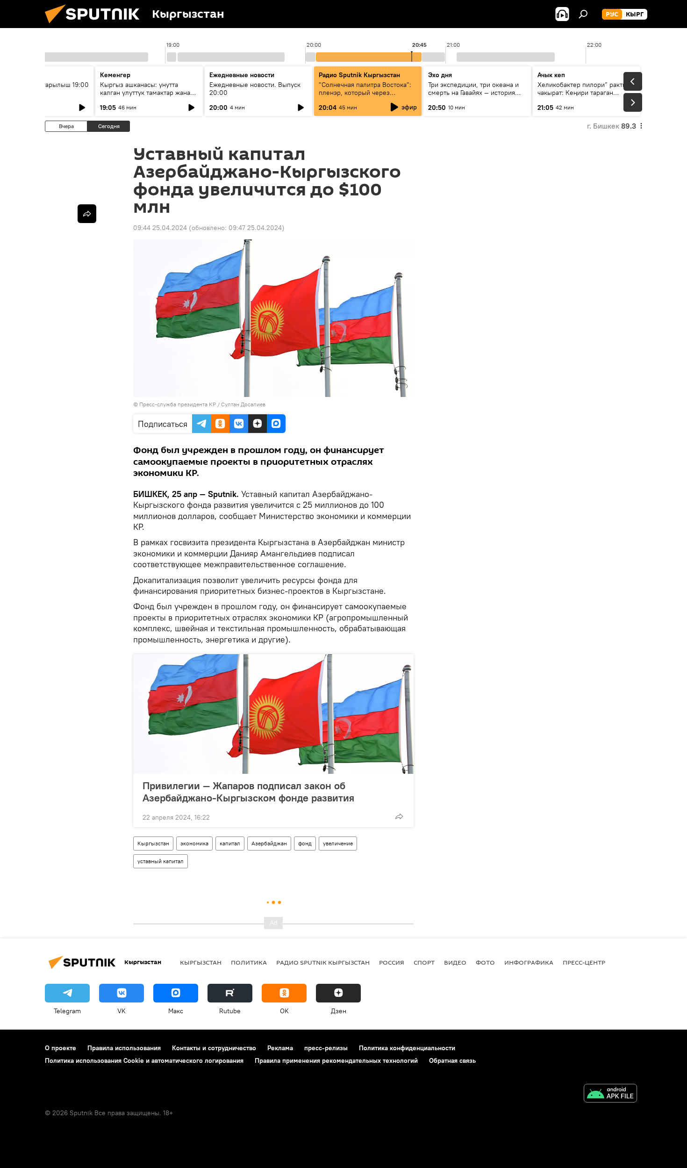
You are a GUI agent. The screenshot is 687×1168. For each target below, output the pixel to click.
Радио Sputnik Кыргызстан (359, 75)
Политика (249, 962)
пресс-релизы (326, 1048)
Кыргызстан (153, 843)
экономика (194, 843)
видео (455, 962)
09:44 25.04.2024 (160, 228)
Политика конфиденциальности (407, 1048)
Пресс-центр (584, 962)
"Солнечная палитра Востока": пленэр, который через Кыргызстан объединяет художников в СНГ (365, 96)
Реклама (280, 1048)
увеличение (338, 843)
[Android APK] (610, 1094)
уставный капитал (160, 861)
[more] (399, 816)
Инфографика (528, 962)
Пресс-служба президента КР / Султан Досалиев (202, 404)
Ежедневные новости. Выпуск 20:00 (255, 88)
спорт (424, 962)
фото (485, 962)
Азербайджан (269, 843)
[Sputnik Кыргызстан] (96, 26)
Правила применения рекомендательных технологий (336, 1060)
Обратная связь (452, 1060)
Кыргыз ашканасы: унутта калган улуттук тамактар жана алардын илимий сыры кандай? (148, 92)
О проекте (60, 1048)
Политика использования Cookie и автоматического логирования (144, 1060)
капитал (230, 843)
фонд (305, 843)
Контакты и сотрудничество (214, 1048)
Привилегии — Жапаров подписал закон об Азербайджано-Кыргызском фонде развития (248, 791)
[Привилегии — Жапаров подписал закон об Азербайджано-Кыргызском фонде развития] (273, 714)
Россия (391, 962)
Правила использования (124, 1048)
